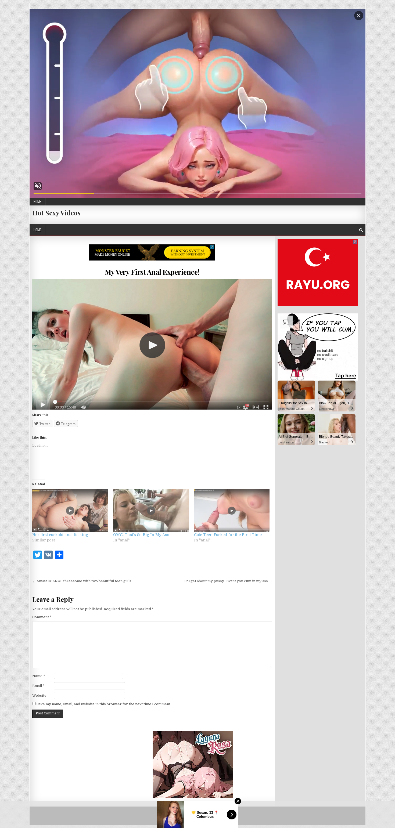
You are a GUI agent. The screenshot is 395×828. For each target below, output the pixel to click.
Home (37, 201)
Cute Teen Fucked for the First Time (228, 535)
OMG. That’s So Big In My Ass (141, 535)
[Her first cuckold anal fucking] (70, 510)
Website (39, 695)
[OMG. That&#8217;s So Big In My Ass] (151, 510)
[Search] (361, 230)
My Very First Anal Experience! (152, 272)
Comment (42, 617)
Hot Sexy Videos (56, 212)
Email (38, 686)
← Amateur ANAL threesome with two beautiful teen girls (81, 581)
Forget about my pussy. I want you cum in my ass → (228, 581)
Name (38, 676)
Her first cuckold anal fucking (60, 535)
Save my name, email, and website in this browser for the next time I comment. (104, 704)
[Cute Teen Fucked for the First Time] (232, 510)
